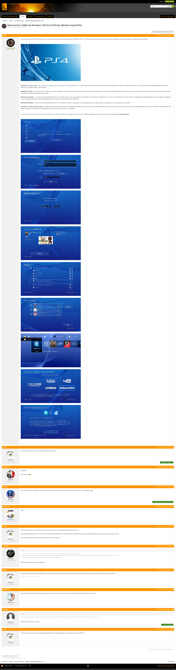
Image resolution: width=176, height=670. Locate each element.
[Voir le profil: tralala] (11, 42)
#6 (172, 526)
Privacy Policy (171, 661)
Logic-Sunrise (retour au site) (10, 16)
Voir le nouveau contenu (168, 16)
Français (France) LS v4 (20, 665)
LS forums (4, 661)
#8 (172, 570)
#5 (172, 506)
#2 (172, 447)
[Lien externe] (121, 114)
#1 (172, 35)
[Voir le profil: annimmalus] (11, 474)
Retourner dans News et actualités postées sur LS (161, 649)
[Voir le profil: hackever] (11, 494)
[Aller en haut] (88, 666)
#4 (172, 486)
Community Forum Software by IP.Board (166, 665)
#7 (172, 546)
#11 (172, 629)
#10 (172, 609)
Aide (30, 665)
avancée (175, 6)
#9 (172, 589)
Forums (23, 16)
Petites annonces (40, 16)
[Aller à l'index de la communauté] (4, 6)
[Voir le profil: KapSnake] (11, 553)
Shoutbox (50, 16)
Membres (30, 16)
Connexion (161, 1)
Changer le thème (8, 665)
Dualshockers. (125, 114)
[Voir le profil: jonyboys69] (11, 597)
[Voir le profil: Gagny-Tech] (11, 514)
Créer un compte (169, 1)
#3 (172, 467)
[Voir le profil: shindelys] (11, 616)
